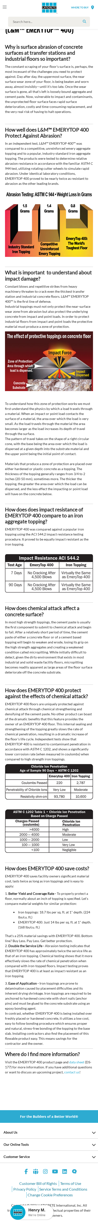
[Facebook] (26, 1172)
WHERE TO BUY (79, 7)
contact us (71, 1072)
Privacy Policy (24, 1189)
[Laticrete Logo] (42, 7)
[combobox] (50, 22)
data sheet (76, 1062)
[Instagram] (45, 1172)
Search (84, 21)
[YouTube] (55, 1172)
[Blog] (74, 1172)
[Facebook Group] (36, 1172)
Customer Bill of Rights (38, 1183)
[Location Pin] (92, 7)
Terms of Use (70, 1183)
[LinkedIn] (64, 1172)
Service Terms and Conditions (63, 1189)
